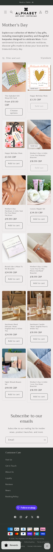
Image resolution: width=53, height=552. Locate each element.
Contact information (35, 546)
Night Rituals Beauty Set (13, 383)
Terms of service (43, 542)
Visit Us (8, 460)
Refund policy (29, 542)
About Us (9, 472)
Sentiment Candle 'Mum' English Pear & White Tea (39, 326)
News (7, 490)
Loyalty (8, 478)
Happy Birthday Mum (39, 96)
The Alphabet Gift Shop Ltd (25, 538)
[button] (5, 12)
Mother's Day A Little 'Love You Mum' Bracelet (38, 384)
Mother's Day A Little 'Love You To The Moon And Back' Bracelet (38, 270)
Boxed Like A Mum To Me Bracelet (14, 268)
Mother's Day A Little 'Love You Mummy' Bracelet (38, 155)
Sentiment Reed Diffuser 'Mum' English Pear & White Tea (13, 327)
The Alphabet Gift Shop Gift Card (12, 97)
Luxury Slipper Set (37, 209)
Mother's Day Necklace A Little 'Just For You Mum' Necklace (14, 212)
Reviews (9, 484)
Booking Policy (11, 497)
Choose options (14, 111)
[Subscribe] (44, 440)
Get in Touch (10, 466)
